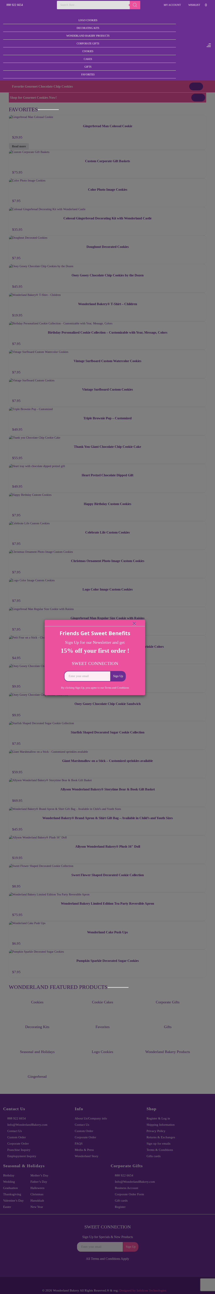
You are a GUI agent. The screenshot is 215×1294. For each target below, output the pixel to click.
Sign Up (118, 676)
